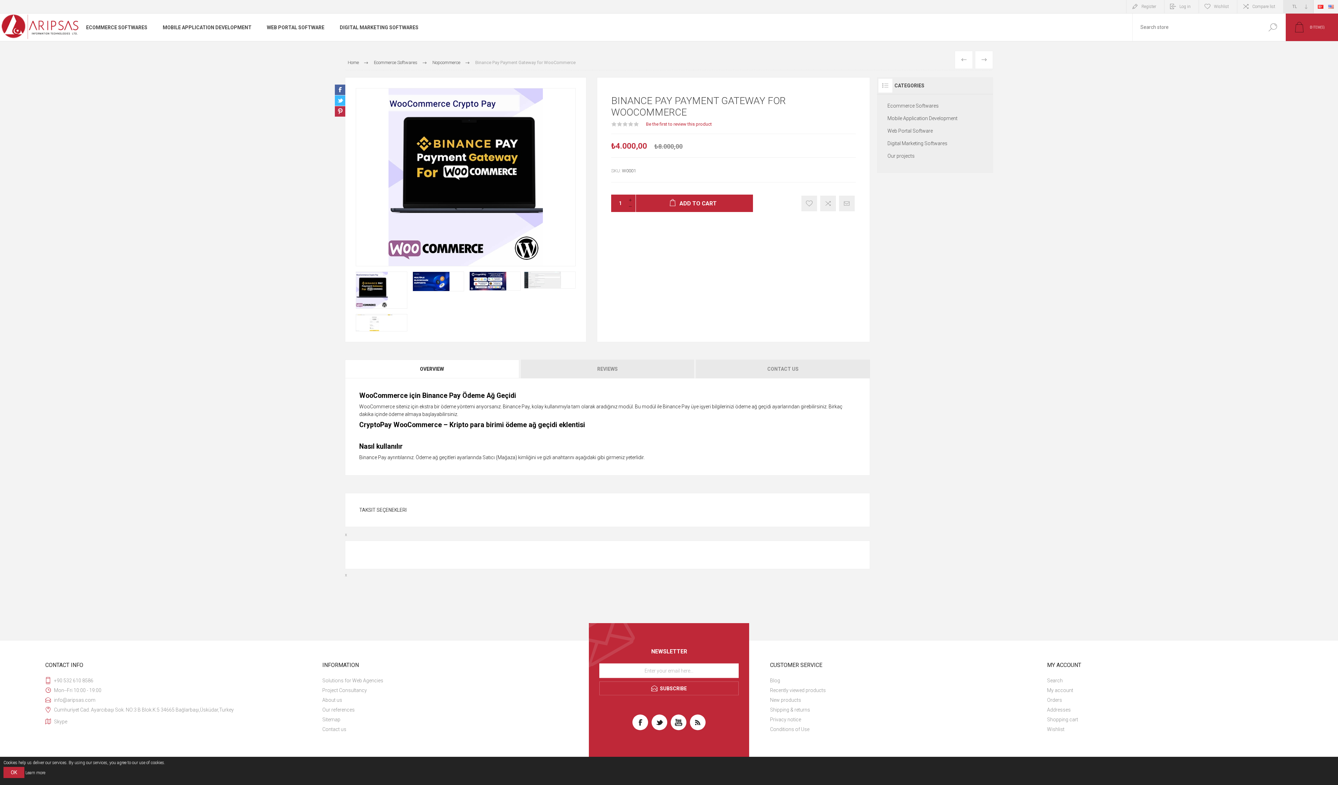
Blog (775, 680)
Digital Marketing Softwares (917, 143)
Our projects (901, 156)
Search (1273, 27)
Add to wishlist (809, 203)
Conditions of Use (789, 729)
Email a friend (847, 203)
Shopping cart (1062, 719)
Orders (1054, 700)
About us (332, 700)
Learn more (35, 772)
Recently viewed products (798, 690)
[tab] (432, 369)
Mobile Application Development (922, 118)
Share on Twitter (340, 100)
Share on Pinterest (340, 111)
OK (14, 772)
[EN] (1331, 6)
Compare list (1263, 6)
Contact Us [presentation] (783, 369)
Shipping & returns (790, 710)
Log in (1185, 6)
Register (1148, 6)
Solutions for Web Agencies (352, 680)
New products (785, 700)
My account (1060, 690)
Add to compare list (828, 203)
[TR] (1320, 6)
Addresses (1059, 710)
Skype (60, 721)
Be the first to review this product (679, 124)
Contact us (334, 729)
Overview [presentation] (432, 369)
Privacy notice (785, 719)
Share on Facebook (340, 90)
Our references (338, 710)
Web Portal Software (910, 131)
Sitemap (331, 719)
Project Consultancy (344, 690)
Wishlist (1055, 729)
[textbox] (1196, 27)
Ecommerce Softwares (913, 106)
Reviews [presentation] (607, 369)
